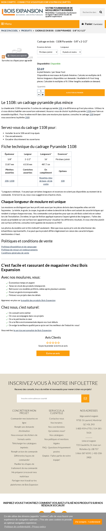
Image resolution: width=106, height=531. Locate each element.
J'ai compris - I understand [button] (87, 522)
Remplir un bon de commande (24, 451)
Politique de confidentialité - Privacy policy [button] (25, 526)
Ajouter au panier (74, 93)
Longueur (65, 47)
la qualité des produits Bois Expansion (38, 300)
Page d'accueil (9, 30)
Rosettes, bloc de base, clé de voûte (45, 181)
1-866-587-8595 (83, 453)
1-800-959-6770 (83, 428)
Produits (26, 30)
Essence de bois (44, 47)
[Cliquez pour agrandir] (17, 49)
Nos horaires (56, 422)
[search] (92, 12)
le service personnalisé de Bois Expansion (32, 330)
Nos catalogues (56, 435)
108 (60, 108)
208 (27, 117)
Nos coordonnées (56, 427)
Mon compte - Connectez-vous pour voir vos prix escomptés (36, 2)
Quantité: (41, 86)
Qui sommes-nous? (56, 431)
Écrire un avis (53, 353)
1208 (88, 111)
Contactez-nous (56, 418)
